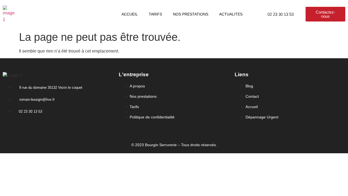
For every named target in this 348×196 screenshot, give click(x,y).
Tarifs (155, 14)
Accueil (130, 14)
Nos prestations (190, 14)
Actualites (231, 14)
